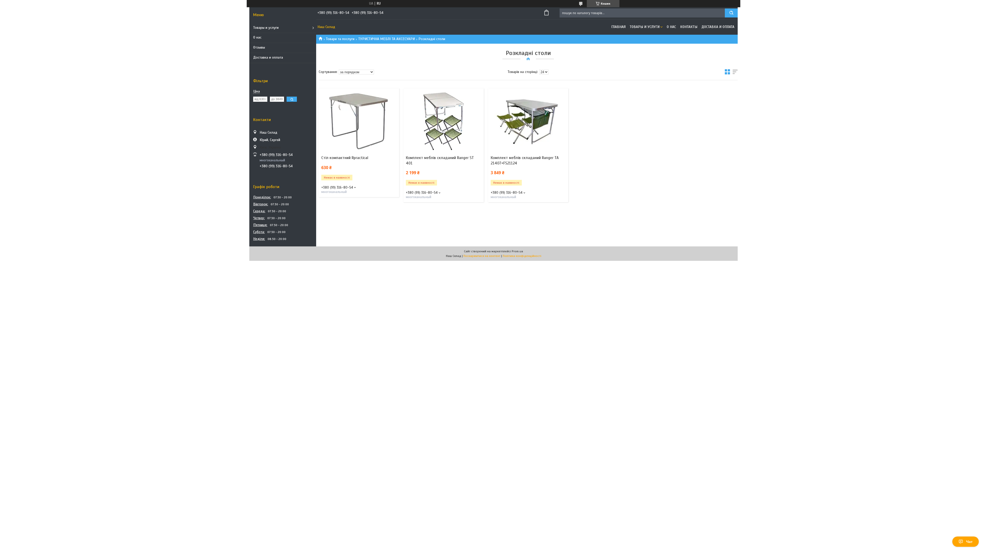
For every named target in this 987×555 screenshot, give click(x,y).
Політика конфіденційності (522, 256)
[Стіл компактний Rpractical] (359, 120)
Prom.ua (517, 251)
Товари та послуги (340, 39)
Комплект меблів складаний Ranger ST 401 (440, 160)
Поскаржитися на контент (481, 256)
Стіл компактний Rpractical (344, 157)
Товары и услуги (266, 27)
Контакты (688, 27)
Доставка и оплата (268, 57)
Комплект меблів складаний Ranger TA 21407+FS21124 (525, 160)
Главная (618, 27)
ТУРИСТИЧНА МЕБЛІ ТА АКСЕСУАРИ (386, 39)
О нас (257, 37)
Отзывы (259, 47)
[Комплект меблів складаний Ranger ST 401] (443, 120)
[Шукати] (731, 12)
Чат (969, 542)
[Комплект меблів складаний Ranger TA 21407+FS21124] (528, 120)
